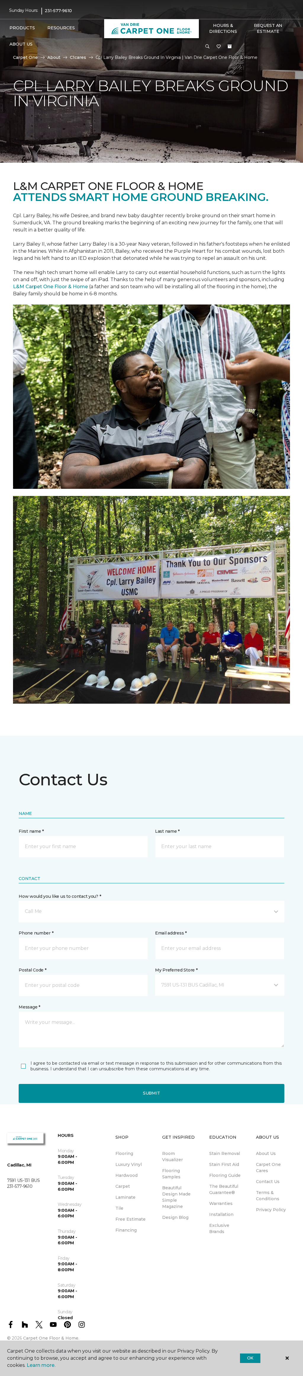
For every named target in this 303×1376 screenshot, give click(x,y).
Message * (29, 1007)
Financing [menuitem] (126, 1230)
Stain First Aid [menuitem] (224, 1164)
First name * (31, 831)
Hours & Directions (223, 28)
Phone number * (36, 933)
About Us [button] (21, 44)
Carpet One (25, 57)
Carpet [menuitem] (122, 1186)
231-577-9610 (58, 10)
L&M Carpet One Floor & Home (50, 286)
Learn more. (41, 1365)
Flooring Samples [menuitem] (171, 1174)
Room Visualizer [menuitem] (172, 1156)
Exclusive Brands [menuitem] (219, 1228)
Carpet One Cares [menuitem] (268, 1167)
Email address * (171, 933)
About (53, 57)
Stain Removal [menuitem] (224, 1153)
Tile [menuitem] (119, 1208)
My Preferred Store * (176, 970)
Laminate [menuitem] (125, 1197)
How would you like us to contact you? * (60, 896)
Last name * (167, 831)
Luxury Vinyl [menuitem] (128, 1164)
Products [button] (22, 27)
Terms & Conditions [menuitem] (267, 1195)
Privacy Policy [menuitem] (271, 1209)
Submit (151, 1093)
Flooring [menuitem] (124, 1153)
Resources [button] (61, 27)
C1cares (78, 57)
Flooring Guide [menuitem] (225, 1175)
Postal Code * (32, 970)
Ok (250, 1358)
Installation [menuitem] (221, 1214)
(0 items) (230, 46)
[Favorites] (218, 46)
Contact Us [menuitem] (268, 1181)
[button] (207, 46)
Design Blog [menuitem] (175, 1217)
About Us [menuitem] (266, 1153)
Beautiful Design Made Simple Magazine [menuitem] (176, 1197)
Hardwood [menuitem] (126, 1175)
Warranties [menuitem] (221, 1203)
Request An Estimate (268, 28)
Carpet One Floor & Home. (51, 1338)
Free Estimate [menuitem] (130, 1219)
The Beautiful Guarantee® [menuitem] (223, 1189)
